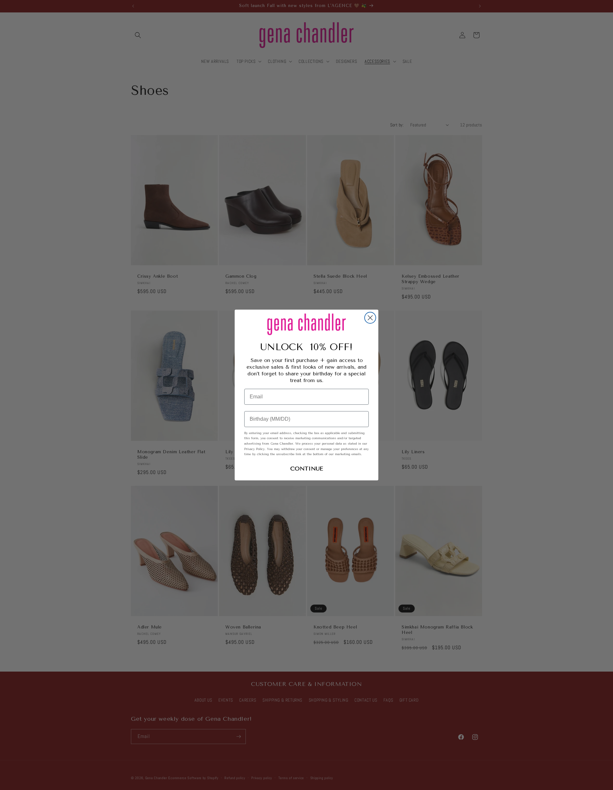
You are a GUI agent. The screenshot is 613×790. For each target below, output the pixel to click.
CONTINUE (306, 468)
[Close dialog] (370, 317)
